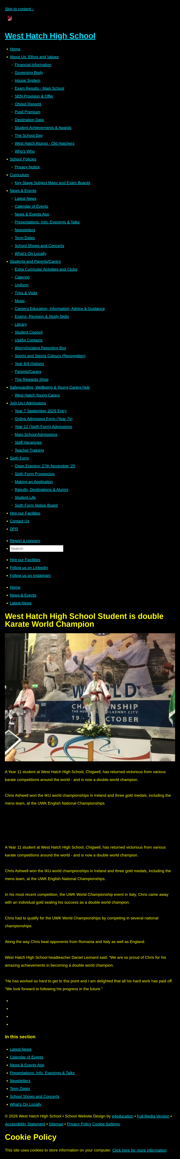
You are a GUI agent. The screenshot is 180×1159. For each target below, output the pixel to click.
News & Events (23, 595)
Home (15, 587)
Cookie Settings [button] (106, 1124)
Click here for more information (139, 1150)
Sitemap (56, 1124)
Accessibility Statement (25, 1124)
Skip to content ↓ (19, 9)
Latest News (20, 603)
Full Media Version (153, 1116)
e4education (122, 1116)
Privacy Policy (79, 1124)
